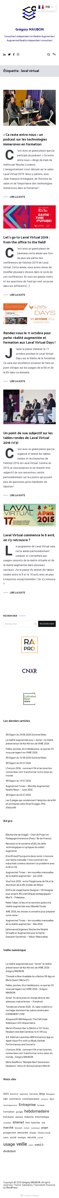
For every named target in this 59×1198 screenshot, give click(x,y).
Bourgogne (50, 1094)
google (19, 1112)
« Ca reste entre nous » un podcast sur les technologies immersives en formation (25, 139)
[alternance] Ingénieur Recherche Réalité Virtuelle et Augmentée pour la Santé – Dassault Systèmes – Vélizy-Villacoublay (27, 933)
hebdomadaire (36, 1111)
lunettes (35, 1122)
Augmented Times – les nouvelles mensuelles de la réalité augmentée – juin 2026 (30, 874)
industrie (29, 1117)
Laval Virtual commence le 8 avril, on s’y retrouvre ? (29, 538)
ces (5, 1098)
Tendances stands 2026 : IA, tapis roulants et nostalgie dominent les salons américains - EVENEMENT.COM (29, 1010)
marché (8, 1127)
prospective (9, 1132)
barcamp (34, 1094)
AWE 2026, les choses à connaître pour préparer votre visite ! (30, 913)
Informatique (42, 1117)
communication (30, 1099)
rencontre (22, 1132)
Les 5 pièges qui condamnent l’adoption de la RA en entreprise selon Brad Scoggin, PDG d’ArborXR (31, 804)
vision (31, 1145)
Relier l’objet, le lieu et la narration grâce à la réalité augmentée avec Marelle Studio (28, 904)
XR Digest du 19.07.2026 (18, 780)
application (24, 1094)
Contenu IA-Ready (31, 1195)
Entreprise (27, 1104)
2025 (6, 1093)
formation (8, 1111)
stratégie (22, 1137)
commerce (15, 1099)
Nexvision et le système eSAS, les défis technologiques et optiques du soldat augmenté (26, 847)
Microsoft (18, 1128)
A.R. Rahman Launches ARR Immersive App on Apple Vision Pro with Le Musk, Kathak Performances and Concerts (30, 1041)
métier (27, 1128)
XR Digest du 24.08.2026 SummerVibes (26, 734)
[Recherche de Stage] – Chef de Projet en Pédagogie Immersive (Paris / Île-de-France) (28, 836)
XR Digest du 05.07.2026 (18, 795)
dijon (52, 1099)
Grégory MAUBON (29, 29)
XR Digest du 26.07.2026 (18, 763)
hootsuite (8, 1117)
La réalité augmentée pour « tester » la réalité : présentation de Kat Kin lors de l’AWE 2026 (30, 742)
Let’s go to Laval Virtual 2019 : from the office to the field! (26, 240)
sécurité (31, 1137)
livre (28, 1122)
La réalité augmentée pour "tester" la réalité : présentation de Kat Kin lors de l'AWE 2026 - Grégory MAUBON (29, 968)
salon (6, 1137)
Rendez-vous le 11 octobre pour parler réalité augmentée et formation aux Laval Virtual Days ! (29, 338)
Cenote (26, 1185)
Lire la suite (17, 197)
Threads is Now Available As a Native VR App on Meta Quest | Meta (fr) (30, 978)
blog (42, 1093)
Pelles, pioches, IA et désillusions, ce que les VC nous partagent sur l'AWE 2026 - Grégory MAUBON (30, 989)
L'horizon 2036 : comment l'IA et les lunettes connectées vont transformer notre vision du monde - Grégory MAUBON (29, 1053)
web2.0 (39, 1144)
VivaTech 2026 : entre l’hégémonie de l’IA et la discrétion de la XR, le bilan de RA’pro (29, 883)
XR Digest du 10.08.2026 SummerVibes (26, 757)
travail (40, 1137)
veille (21, 1144)
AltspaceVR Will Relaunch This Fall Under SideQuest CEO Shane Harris (27, 1021)
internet (18, 1122)
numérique (35, 1128)
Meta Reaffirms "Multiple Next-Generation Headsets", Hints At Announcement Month (28, 1064)
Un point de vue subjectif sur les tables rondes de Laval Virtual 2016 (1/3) (28, 438)
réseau (33, 1133)
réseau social (44, 1133)
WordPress (12, 1187)
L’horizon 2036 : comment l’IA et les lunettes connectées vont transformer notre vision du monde (29, 772)
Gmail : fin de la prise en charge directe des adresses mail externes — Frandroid (28, 1000)
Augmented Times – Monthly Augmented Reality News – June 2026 (27, 788)
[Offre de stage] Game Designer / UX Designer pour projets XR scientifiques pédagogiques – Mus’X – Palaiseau (29, 894)
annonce (14, 1094)
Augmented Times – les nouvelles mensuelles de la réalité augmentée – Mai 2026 (30, 922)
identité (19, 1117)
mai (43, 1122)
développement (10, 1105)
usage (9, 1144)
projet (44, 1127)
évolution (9, 1151)
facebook (40, 1105)
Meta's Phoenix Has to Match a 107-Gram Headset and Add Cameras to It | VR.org (27, 1030)
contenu (44, 1099)
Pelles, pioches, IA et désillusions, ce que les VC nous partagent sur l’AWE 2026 (30, 751)
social (13, 1137)
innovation (7, 1123)
